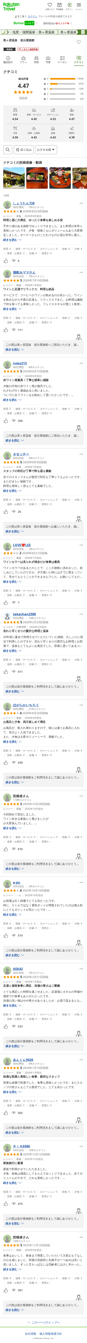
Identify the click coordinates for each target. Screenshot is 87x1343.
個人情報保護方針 (50, 1333)
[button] (14, 178)
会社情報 (30, 1333)
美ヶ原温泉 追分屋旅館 (18, 40)
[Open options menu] (81, 203)
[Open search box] (7, 149)
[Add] (79, 42)
